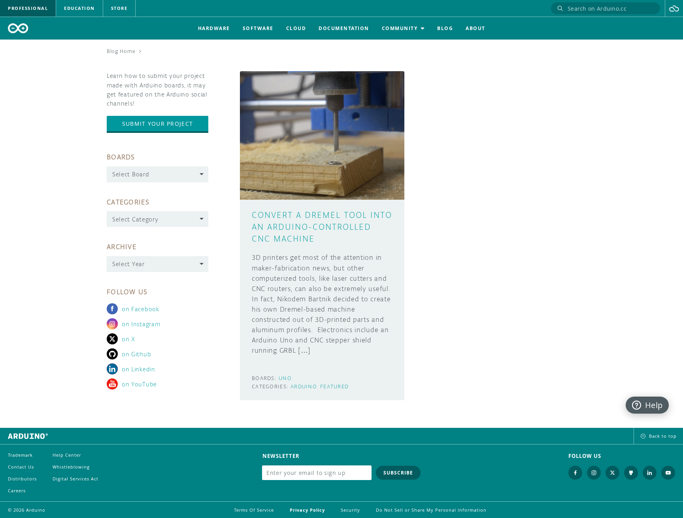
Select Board (130, 174)
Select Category (135, 219)
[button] (674, 8)
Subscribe (398, 472)
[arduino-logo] (18, 28)
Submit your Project (157, 123)
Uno (285, 378)
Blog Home (121, 51)
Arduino (304, 386)
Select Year (128, 264)
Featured (334, 386)
